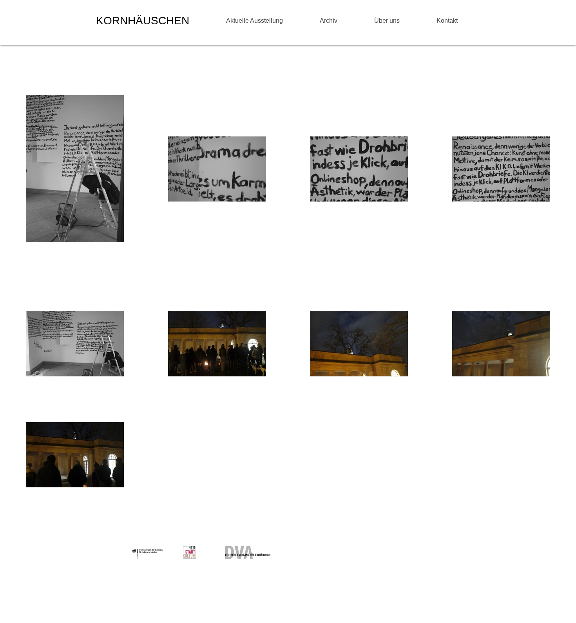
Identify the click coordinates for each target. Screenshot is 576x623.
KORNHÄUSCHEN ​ (144, 21)
